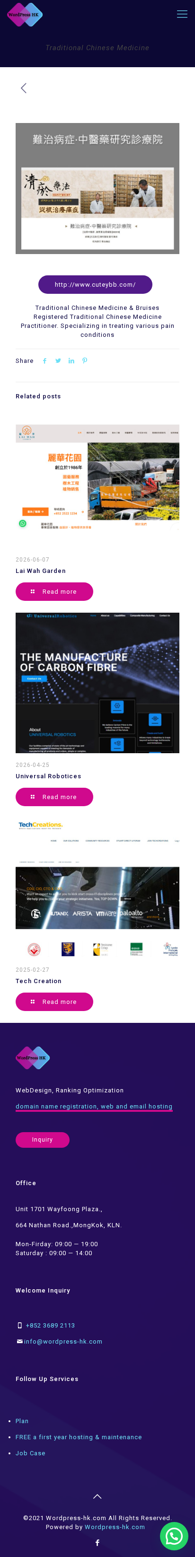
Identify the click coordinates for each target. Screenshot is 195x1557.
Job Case (30, 1453)
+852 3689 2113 (50, 1325)
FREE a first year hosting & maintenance (79, 1437)
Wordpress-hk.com (115, 1527)
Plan (22, 1421)
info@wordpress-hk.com (63, 1341)
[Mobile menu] (182, 14)
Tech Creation (39, 981)
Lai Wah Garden (41, 570)
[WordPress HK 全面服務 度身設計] (25, 14)
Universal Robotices (48, 776)
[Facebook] (98, 1543)
